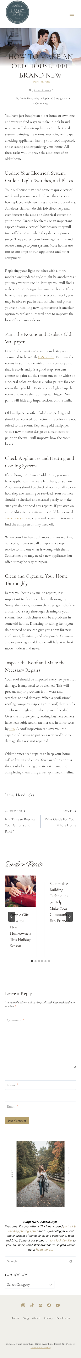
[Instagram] (23, 1305)
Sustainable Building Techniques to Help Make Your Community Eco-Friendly (60, 902)
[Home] (29, 90)
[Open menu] (72, 14)
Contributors (40, 82)
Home (15, 1318)
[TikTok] (32, 1305)
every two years (16, 518)
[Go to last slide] (11, 917)
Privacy (48, 1318)
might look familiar (60, 1240)
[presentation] (20, 891)
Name (12, 1085)
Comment (15, 1020)
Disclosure (63, 1318)
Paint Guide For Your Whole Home (60, 819)
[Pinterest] (40, 1305)
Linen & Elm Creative (40, 1347)
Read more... (44, 1249)
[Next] (69, 917)
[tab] (32, 961)
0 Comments (40, 103)
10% (12, 728)
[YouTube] (57, 1305)
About (36, 1318)
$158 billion (46, 357)
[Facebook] (49, 1305)
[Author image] (12, 98)
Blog (26, 1318)
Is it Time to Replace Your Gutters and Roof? (20, 822)
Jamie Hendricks (29, 98)
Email (12, 1106)
